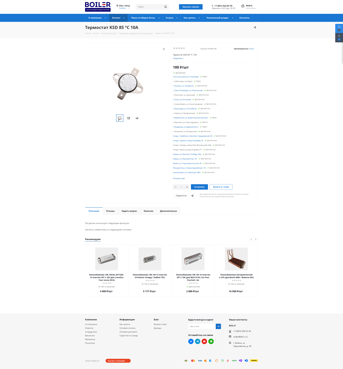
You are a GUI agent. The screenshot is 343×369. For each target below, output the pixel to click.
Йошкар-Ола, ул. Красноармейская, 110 (189, 168)
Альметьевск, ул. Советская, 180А (186, 172)
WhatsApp (211, 341)
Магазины (90, 339)
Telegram (197, 341)
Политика (90, 343)
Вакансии (90, 335)
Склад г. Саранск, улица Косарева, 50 (188, 140)
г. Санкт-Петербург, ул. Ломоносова (188, 90)
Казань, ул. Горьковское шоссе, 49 (187, 163)
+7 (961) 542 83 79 (223, 6)
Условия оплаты (127, 328)
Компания (91, 319)
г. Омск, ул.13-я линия (182, 99)
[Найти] (165, 7)
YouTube (204, 341)
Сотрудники (91, 331)
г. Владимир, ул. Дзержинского (186, 127)
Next (255, 239)
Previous (251, 239)
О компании (91, 324)
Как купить (125, 324)
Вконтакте (191, 341)
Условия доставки (128, 331)
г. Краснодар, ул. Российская (184, 108)
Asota (251, 48)
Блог (156, 319)
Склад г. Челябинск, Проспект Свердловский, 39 (192, 136)
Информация (127, 319)
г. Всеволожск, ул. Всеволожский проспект (190, 118)
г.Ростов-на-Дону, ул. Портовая (186, 76)
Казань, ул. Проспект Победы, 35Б (187, 154)
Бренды (157, 328)
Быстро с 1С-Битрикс (116, 361)
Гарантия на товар (129, 335)
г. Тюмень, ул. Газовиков (183, 86)
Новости (89, 328)
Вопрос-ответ (160, 324)
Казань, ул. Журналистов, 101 (185, 159)
